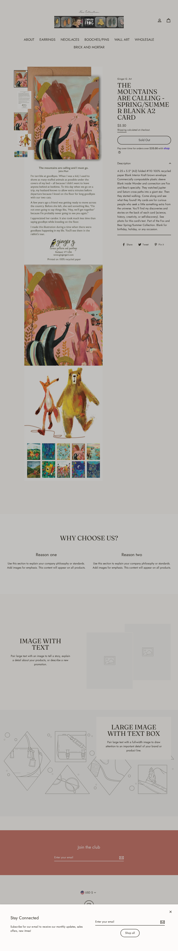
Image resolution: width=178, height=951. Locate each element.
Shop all (130, 933)
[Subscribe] (162, 922)
